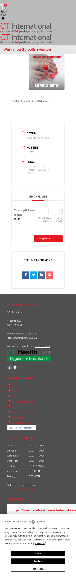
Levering (15, 396)
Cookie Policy (17, 417)
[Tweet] (33, 275)
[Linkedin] (41, 275)
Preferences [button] (40, 543)
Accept (38, 553)
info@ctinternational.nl (25, 333)
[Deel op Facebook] (25, 275)
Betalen (15, 391)
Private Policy (17, 407)
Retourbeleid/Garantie (22, 412)
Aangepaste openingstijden (21, 489)
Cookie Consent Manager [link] (16, 521)
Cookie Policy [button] (38, 539)
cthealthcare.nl (42, 346)
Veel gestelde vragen (21, 423)
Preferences (38, 569)
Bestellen (15, 386)
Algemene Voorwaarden (23, 402)
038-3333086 (30, 338)
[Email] (49, 275)
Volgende (45, 238)
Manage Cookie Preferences (22, 428)
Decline (38, 561)
